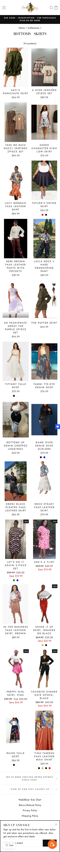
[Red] (42, 215)
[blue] (17, 580)
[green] (14, 580)
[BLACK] (14, 765)
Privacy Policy (30, 810)
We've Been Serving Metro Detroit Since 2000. (30, 778)
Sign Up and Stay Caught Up (30, 789)
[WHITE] (17, 765)
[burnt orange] (42, 768)
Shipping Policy (30, 816)
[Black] (46, 215)
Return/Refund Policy (30, 805)
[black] (46, 768)
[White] (17, 396)
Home (22, 28)
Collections (33, 28)
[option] (30, 19)
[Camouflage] (48, 457)
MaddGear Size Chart (30, 799)
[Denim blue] (44, 457)
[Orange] (42, 645)
